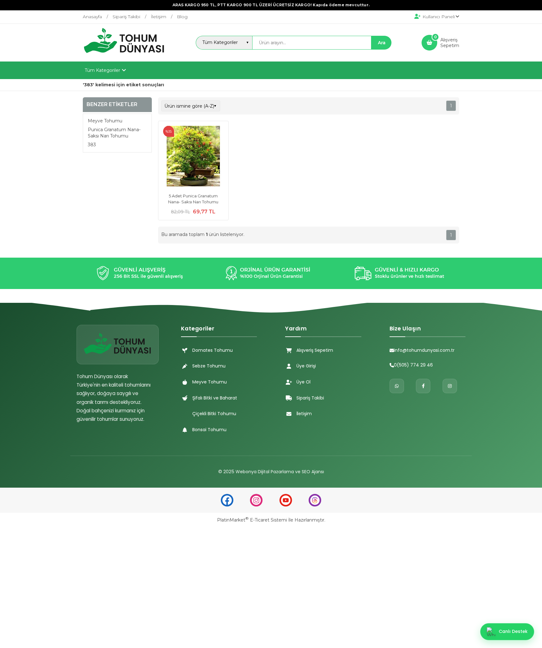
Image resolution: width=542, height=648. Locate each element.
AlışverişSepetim (449, 42)
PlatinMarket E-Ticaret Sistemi (252, 520)
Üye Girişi (306, 366)
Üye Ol (303, 382)
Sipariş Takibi (310, 398)
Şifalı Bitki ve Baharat (214, 398)
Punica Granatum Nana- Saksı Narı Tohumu (114, 133)
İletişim (304, 413)
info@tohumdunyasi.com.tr (424, 350)
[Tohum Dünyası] (124, 56)
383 (92, 144)
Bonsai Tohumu (209, 429)
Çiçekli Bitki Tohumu (214, 413)
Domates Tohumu (212, 350)
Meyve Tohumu (105, 121)
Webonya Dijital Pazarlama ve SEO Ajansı (280, 472)
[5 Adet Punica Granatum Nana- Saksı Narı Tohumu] (193, 157)
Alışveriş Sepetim (314, 350)
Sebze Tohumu (209, 366)
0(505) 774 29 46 (413, 365)
